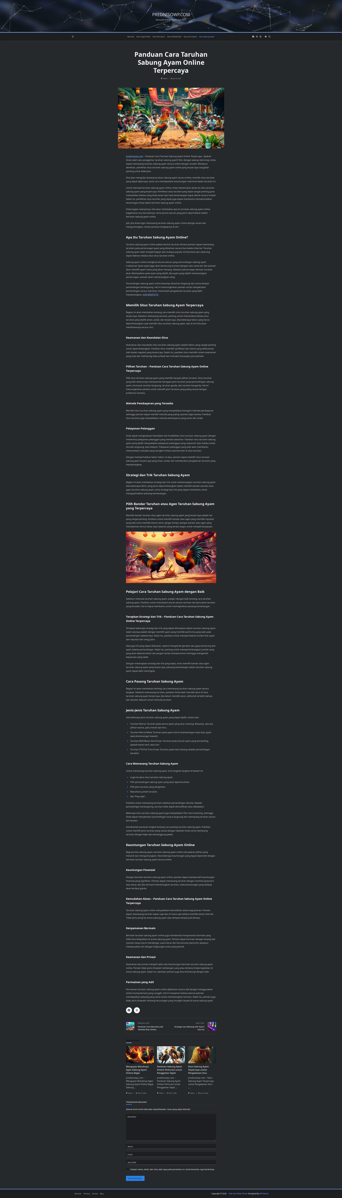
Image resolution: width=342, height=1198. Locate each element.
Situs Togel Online (143, 36)
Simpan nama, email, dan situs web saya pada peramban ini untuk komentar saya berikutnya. (172, 1169)
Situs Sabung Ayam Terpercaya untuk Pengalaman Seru (198, 1069)
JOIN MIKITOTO (150, 294)
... (135, 1087)
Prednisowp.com (171, 14)
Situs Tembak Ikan (174, 36)
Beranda (130, 36)
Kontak (95, 1193)
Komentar (132, 1116)
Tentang (86, 1193)
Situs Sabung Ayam (206, 36)
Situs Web (132, 1162)
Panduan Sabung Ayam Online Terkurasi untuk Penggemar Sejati (169, 1069)
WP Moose (264, 1193)
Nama (131, 1146)
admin (165, 78)
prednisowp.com (134, 156)
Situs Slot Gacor (159, 36)
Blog (102, 1193)
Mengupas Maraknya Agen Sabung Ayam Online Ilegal (137, 1069)
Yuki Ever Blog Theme (238, 1193)
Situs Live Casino (190, 36)
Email (130, 1154)
